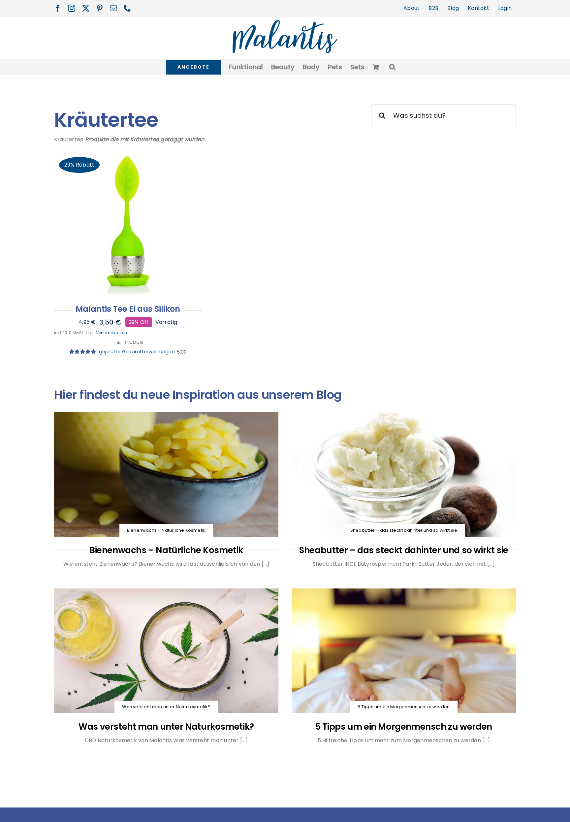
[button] (392, 67)
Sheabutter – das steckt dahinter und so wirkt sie (403, 550)
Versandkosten (111, 332)
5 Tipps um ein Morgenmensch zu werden (403, 727)
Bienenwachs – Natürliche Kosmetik (166, 550)
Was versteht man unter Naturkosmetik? (166, 727)
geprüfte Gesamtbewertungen (135, 351)
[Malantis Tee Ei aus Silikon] (128, 224)
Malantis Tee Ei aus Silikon (128, 308)
